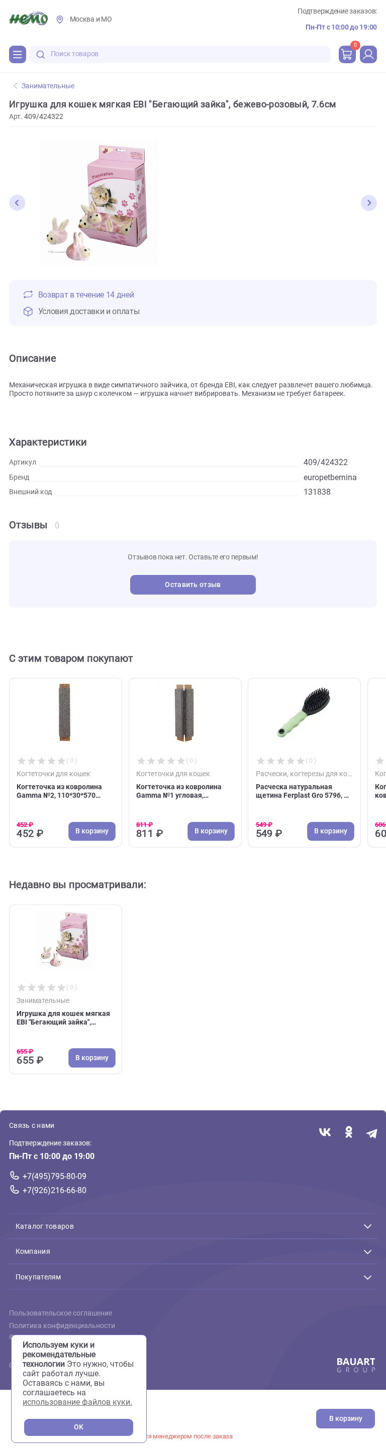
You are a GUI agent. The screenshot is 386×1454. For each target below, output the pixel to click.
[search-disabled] (40, 54)
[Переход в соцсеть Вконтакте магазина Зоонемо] (325, 1133)
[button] (17, 203)
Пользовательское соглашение (60, 1313)
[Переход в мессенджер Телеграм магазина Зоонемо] (372, 1133)
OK (78, 1427)
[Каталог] (17, 54)
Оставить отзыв (193, 584)
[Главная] (28, 19)
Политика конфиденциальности (62, 1326)
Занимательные (48, 86)
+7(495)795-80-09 (54, 1176)
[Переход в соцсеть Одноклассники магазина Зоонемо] (348, 1133)
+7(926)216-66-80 (54, 1190)
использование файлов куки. (77, 1402)
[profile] (368, 54)
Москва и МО (91, 19)
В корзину (345, 1418)
